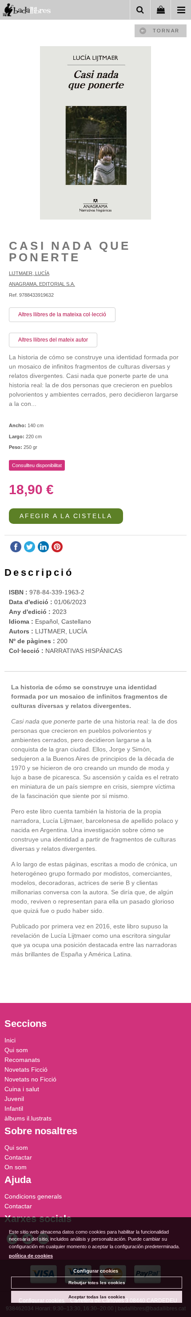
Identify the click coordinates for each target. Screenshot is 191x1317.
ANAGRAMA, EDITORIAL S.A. (42, 284)
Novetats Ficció (26, 1069)
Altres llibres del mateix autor (53, 340)
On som (15, 1167)
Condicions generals (33, 1196)
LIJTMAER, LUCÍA (29, 273)
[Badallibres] (27, 11)
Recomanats (22, 1059)
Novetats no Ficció (30, 1079)
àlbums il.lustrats (28, 1118)
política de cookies (31, 1255)
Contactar (18, 1157)
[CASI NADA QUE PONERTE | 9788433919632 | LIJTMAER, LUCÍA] (95, 134)
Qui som (16, 1050)
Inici (10, 1040)
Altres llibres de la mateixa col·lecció (62, 314)
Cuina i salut (21, 1089)
